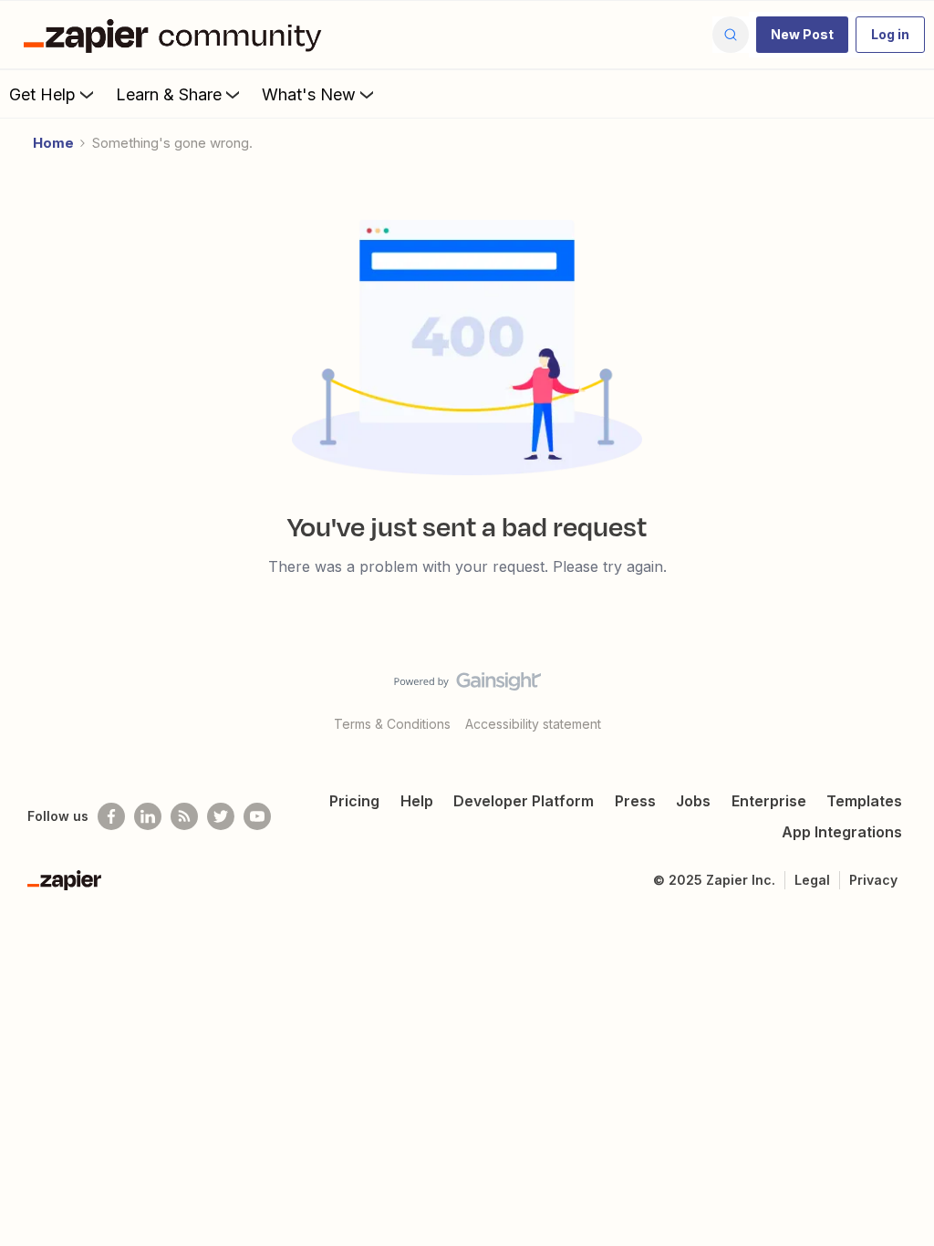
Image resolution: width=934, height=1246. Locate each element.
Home (53, 142)
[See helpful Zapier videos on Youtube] (257, 816)
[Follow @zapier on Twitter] (220, 816)
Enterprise (769, 801)
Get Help (42, 94)
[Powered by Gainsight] (467, 686)
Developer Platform (523, 801)
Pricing (354, 801)
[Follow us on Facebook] (111, 816)
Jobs (693, 801)
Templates (864, 801)
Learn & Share (169, 94)
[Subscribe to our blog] (184, 816)
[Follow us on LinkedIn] (147, 816)
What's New (309, 94)
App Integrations (842, 832)
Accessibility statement (533, 724)
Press (635, 801)
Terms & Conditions (392, 724)
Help (416, 801)
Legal (812, 880)
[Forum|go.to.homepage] (177, 34)
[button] (802, 34)
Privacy (873, 880)
